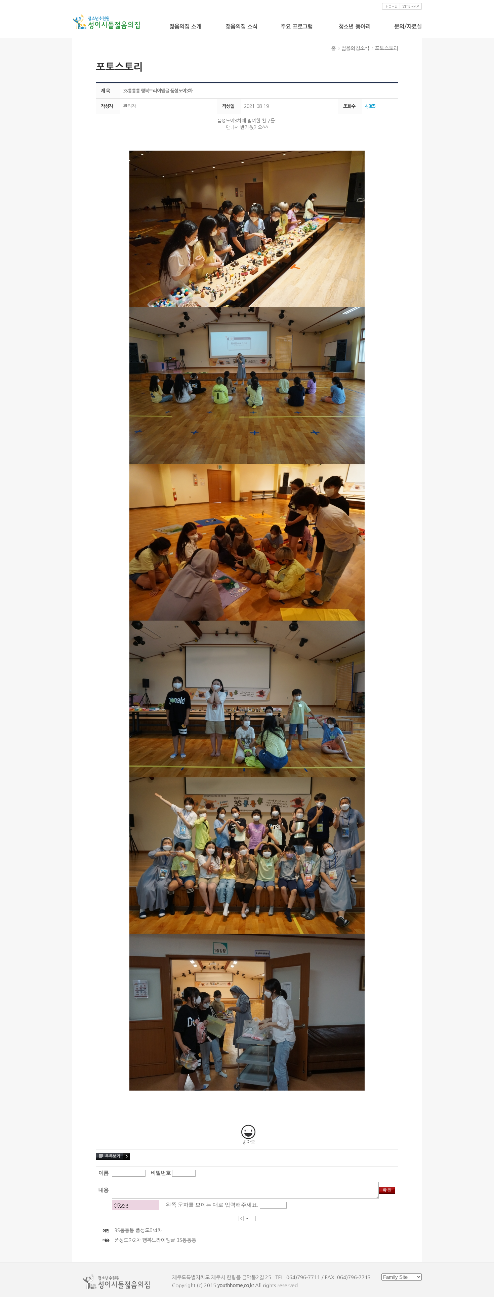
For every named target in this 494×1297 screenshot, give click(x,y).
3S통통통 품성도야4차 (138, 1230)
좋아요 (248, 1142)
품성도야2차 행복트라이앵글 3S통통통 (155, 1240)
